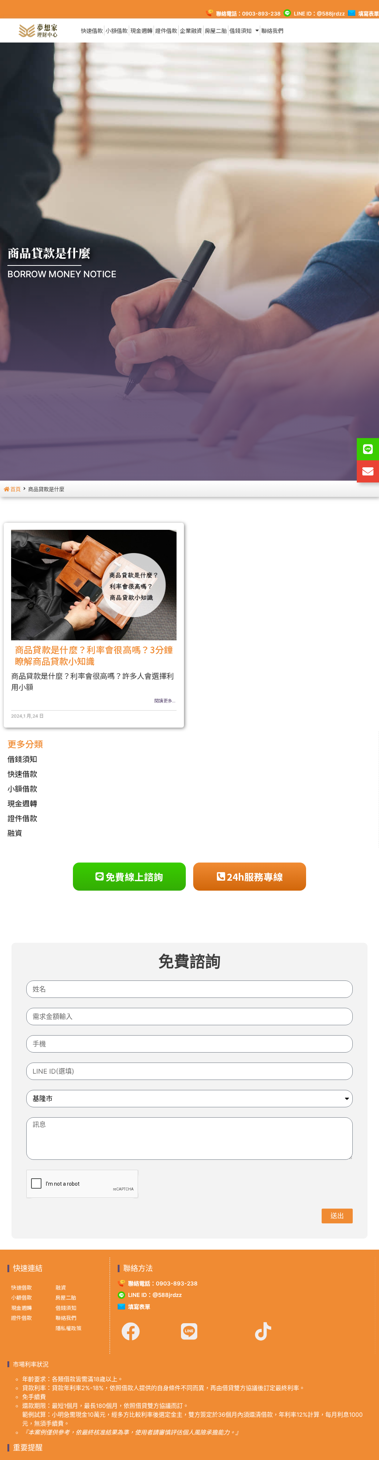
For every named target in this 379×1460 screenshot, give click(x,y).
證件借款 (166, 30)
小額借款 (116, 30)
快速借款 (92, 30)
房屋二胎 (216, 30)
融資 (14, 832)
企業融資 (191, 30)
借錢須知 (240, 30)
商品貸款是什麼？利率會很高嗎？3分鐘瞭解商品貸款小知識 (94, 655)
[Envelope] (368, 471)
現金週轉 (141, 30)
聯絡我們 (272, 30)
